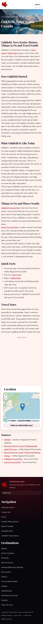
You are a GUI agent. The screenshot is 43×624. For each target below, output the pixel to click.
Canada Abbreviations (9, 521)
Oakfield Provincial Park (10, 208)
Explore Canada (5, 17)
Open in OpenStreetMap (21, 425)
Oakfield (7, 439)
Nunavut (4, 600)
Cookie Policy (27, 615)
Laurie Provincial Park (9, 227)
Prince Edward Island (9, 581)
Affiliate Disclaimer (6, 615)
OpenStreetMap (24, 420)
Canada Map (14, 17)
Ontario (4, 576)
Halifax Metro (29, 17)
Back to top (7, 493)
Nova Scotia (22, 17)
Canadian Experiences (9, 535)
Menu (37, 5)
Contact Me (5, 512)
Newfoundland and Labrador (12, 567)
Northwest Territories (9, 595)
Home (3, 517)
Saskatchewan (6, 591)
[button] (22, 407)
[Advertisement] (21, 360)
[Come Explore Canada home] (4, 4)
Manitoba (4, 558)
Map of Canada (7, 526)
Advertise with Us (7, 507)
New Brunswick (7, 562)
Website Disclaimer (6, 619)
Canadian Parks (7, 531)
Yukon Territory (7, 605)
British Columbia (7, 553)
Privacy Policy (18, 615)
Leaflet (13, 420)
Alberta (4, 548)
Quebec (4, 586)
